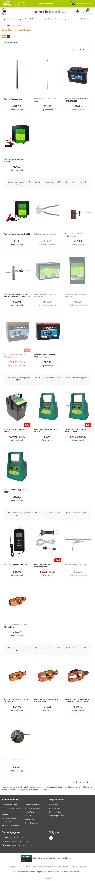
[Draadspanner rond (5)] (17, 736)
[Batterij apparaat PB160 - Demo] (78, 406)
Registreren (53, 804)
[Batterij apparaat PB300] (17, 466)
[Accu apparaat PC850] (17, 210)
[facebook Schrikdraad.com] (51, 838)
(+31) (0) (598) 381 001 (14, 837)
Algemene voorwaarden (33, 808)
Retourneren (6, 822)
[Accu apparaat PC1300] (17, 135)
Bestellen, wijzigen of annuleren (12, 809)
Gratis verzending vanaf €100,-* (20, 183)
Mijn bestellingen (55, 808)
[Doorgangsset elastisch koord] (47, 541)
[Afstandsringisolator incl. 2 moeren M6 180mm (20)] (17, 271)
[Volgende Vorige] (91, 51)
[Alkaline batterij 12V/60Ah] (47, 271)
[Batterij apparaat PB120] (17, 406)
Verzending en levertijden (11, 825)
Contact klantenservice (10, 804)
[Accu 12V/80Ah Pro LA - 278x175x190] (78, 75)
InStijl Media (82, 866)
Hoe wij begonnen (31, 823)
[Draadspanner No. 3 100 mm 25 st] (17, 676)
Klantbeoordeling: (77, 182)
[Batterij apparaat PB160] (47, 406)
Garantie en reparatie (32, 804)
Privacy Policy (30, 812)
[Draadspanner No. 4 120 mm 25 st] (47, 676)
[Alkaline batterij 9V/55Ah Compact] (47, 331)
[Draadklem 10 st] (78, 541)
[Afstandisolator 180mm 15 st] (78, 210)
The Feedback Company (34, 871)
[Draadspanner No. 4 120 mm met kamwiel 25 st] (78, 676)
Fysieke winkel (30, 819)
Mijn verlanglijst (55, 812)
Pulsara (20, 25)
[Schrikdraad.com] (7, 3)
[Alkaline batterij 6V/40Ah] (78, 271)
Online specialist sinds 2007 (49, 182)
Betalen (5, 814)
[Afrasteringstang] (47, 210)
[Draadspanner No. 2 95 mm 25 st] (17, 601)
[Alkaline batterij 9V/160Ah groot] (17, 331)
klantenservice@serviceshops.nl (16, 841)
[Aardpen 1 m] (17, 75)
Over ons (28, 815)
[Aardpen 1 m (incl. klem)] (47, 75)
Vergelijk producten (56, 815)
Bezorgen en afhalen (9, 818)
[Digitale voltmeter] (17, 541)
